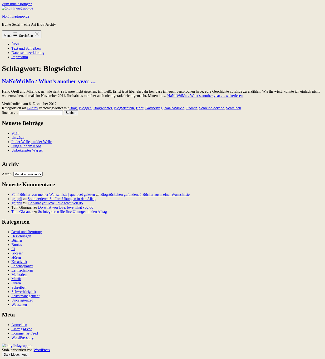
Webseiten (19, 304)
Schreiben (233, 108)
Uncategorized (22, 300)
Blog (73, 108)
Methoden (19, 275)
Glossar (17, 253)
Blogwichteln (124, 108)
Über (15, 44)
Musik (16, 279)
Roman (191, 108)
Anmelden (19, 325)
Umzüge (17, 137)
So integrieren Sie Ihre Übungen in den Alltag (62, 199)
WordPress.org (22, 337)
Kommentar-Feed (24, 333)
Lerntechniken (22, 270)
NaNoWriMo (174, 108)
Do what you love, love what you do (55, 203)
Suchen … (10, 112)
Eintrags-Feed (21, 329)
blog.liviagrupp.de (15, 16)
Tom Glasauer (22, 212)
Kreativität (19, 262)
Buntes (32, 108)
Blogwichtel (103, 108)
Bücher (16, 240)
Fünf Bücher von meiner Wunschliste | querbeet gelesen (53, 194)
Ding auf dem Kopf (26, 146)
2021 (15, 133)
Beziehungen (21, 236)
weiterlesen (205, 96)
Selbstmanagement (25, 296)
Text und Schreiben (26, 48)
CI (13, 249)
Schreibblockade (211, 108)
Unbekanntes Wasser (27, 150)
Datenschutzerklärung (27, 53)
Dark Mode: (12, 354)
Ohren (16, 283)
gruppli (16, 199)
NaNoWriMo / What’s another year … (49, 81)
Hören (16, 257)
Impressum (19, 57)
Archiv (7, 174)
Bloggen (85, 108)
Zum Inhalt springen (17, 4)
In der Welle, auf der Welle (31, 142)
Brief (139, 108)
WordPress (42, 350)
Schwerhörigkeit (23, 292)
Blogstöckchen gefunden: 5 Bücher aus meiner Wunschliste (145, 194)
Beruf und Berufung (26, 232)
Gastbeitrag (153, 108)
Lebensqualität (22, 266)
